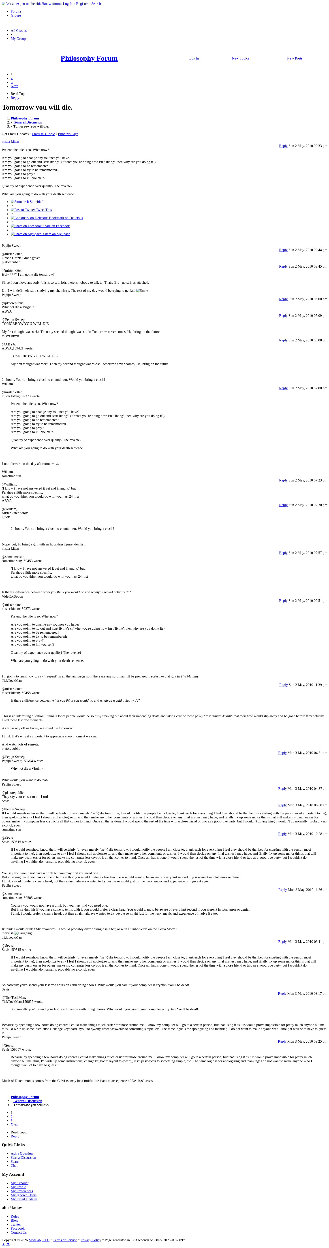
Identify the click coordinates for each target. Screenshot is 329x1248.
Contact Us (19, 1232)
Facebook (18, 1228)
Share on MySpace (56, 234)
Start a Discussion (23, 1157)
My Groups (19, 38)
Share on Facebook (56, 226)
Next (14, 86)
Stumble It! (37, 202)
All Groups (19, 30)
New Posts (294, 58)
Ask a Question (22, 1153)
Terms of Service (65, 1240)
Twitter (16, 1224)
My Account (19, 1183)
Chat (14, 1165)
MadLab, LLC (39, 1240)
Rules (15, 1216)
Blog (14, 1220)
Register (82, 4)
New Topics (240, 58)
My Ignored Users (23, 1195)
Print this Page (68, 134)
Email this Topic (43, 134)
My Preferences (22, 1191)
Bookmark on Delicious (65, 218)
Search (96, 4)
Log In (68, 4)
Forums (16, 11)
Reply (15, 98)
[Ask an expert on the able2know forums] (32, 4)
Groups (16, 15)
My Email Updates (24, 1199)
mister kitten (10, 141)
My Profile (18, 1187)
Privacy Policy (91, 1240)
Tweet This (43, 210)
